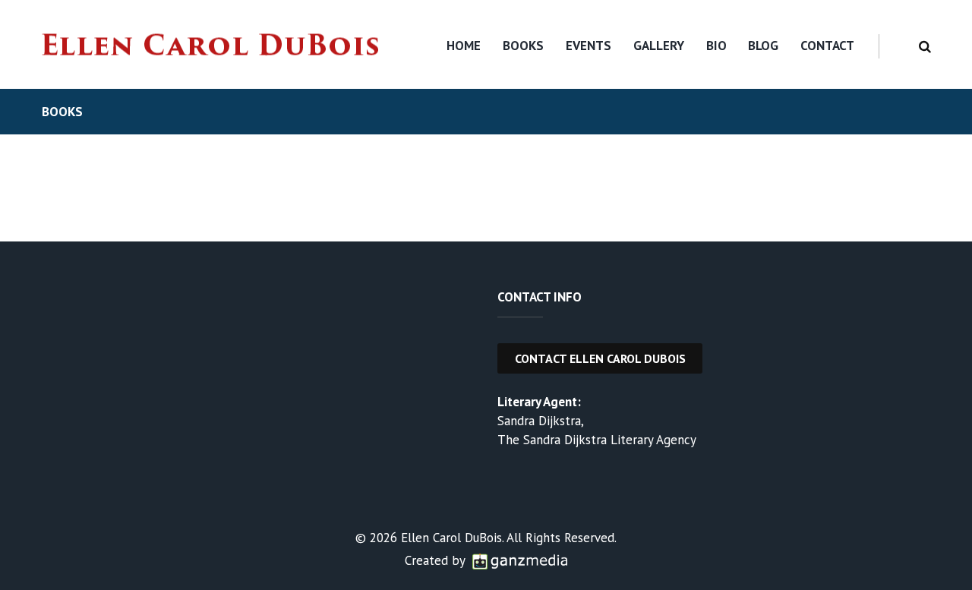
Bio (716, 45)
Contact (827, 45)
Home (464, 45)
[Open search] (922, 47)
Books (523, 45)
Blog (763, 45)
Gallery (658, 45)
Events (588, 45)
